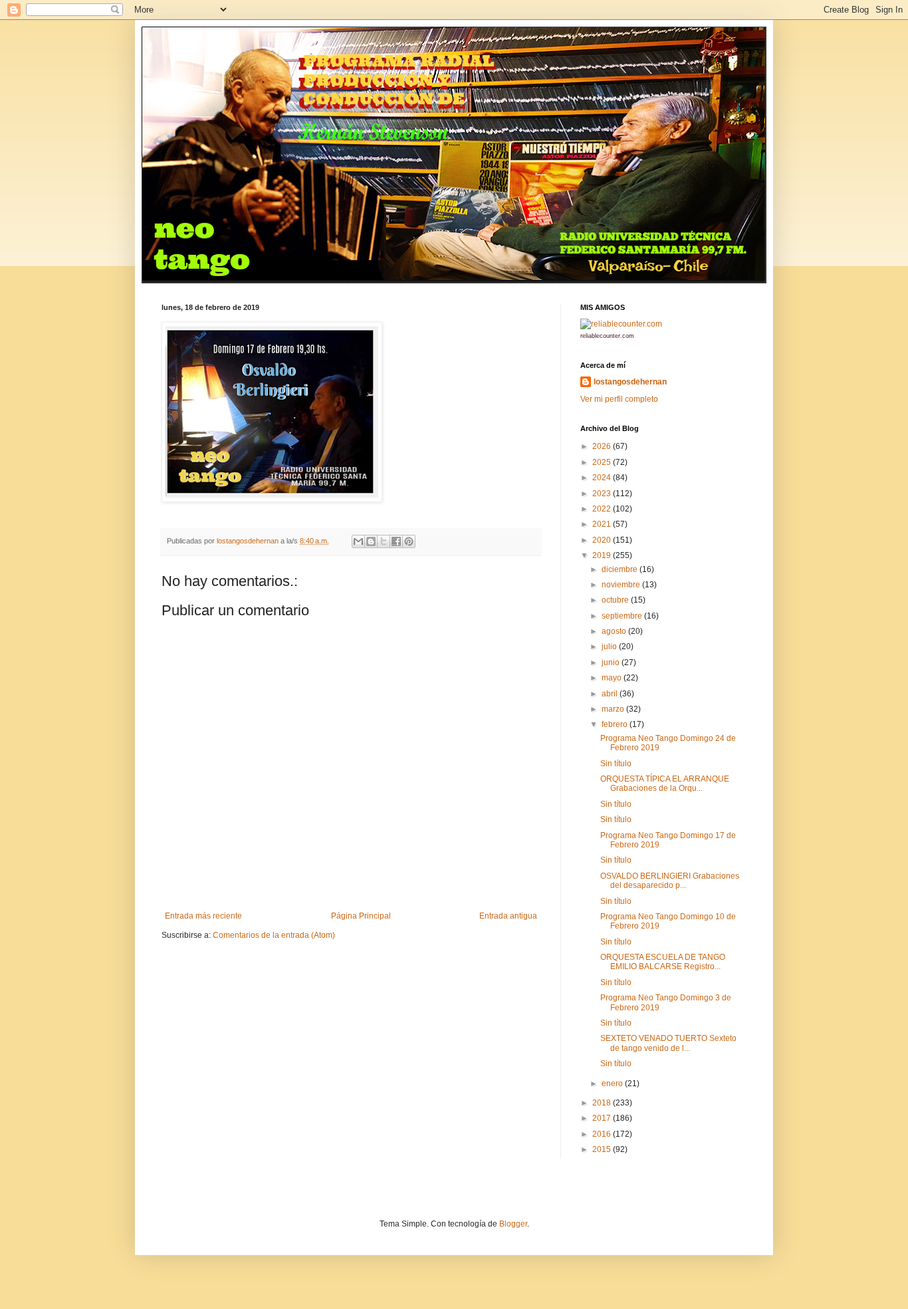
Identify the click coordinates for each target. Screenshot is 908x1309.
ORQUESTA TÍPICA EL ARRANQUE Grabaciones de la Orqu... (664, 783)
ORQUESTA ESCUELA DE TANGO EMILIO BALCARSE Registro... (662, 961)
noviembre (622, 584)
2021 (602, 524)
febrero (615, 724)
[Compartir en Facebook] (396, 541)
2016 (602, 1134)
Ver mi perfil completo (619, 399)
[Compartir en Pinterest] (408, 541)
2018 (602, 1102)
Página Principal (361, 916)
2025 (602, 462)
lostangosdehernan (630, 381)
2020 (602, 540)
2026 (602, 446)
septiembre (623, 616)
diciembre (620, 569)
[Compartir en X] (383, 541)
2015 (602, 1149)
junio (612, 662)
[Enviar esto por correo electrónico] (358, 541)
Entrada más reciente (203, 916)
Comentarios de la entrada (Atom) (274, 935)
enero (613, 1083)
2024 (602, 477)
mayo (613, 677)
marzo (614, 709)
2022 (602, 508)
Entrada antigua (508, 916)
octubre (616, 600)
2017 (602, 1118)
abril (611, 693)
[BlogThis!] (371, 541)
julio (610, 646)
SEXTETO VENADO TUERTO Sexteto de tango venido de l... (668, 1043)
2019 (602, 555)
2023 (602, 493)
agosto (615, 631)
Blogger (513, 1224)
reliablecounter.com (607, 336)
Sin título (615, 763)
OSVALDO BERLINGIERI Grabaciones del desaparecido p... (669, 880)
